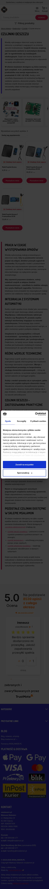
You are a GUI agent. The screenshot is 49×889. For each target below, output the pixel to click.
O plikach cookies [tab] (38, 421)
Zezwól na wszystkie (24, 464)
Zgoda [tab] (8, 421)
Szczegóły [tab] (21, 421)
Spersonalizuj (23, 473)
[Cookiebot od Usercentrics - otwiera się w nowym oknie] (35, 414)
